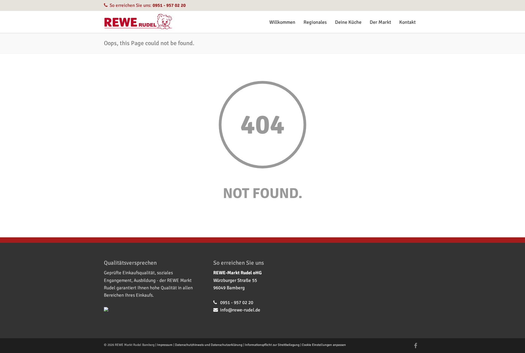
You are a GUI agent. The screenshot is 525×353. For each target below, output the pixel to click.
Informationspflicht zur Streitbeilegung (272, 345)
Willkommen (282, 22)
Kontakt (407, 22)
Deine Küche (348, 22)
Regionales (315, 22)
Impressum (165, 345)
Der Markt (380, 22)
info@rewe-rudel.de (240, 310)
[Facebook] (415, 345)
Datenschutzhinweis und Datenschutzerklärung (208, 345)
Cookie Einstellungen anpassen (324, 345)
